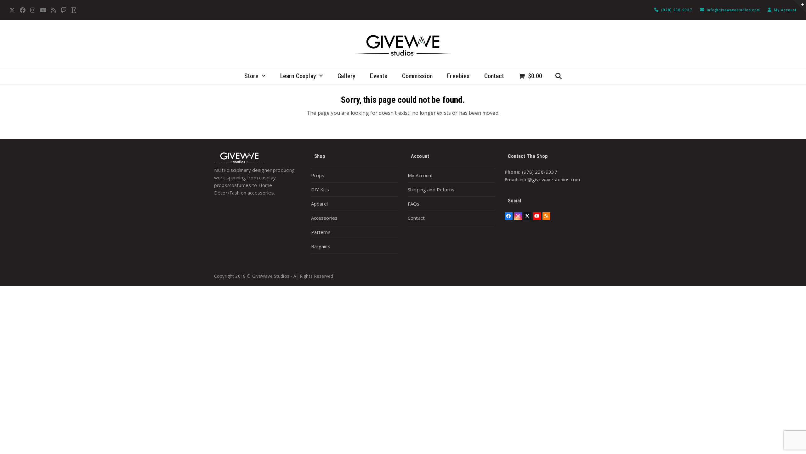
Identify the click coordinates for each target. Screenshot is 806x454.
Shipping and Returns (431, 189)
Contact (416, 218)
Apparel (319, 204)
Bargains (320, 246)
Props (318, 175)
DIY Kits (320, 189)
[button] (530, 76)
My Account (785, 10)
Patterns (321, 232)
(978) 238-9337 (677, 10)
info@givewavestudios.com (734, 10)
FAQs (414, 204)
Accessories (324, 218)
